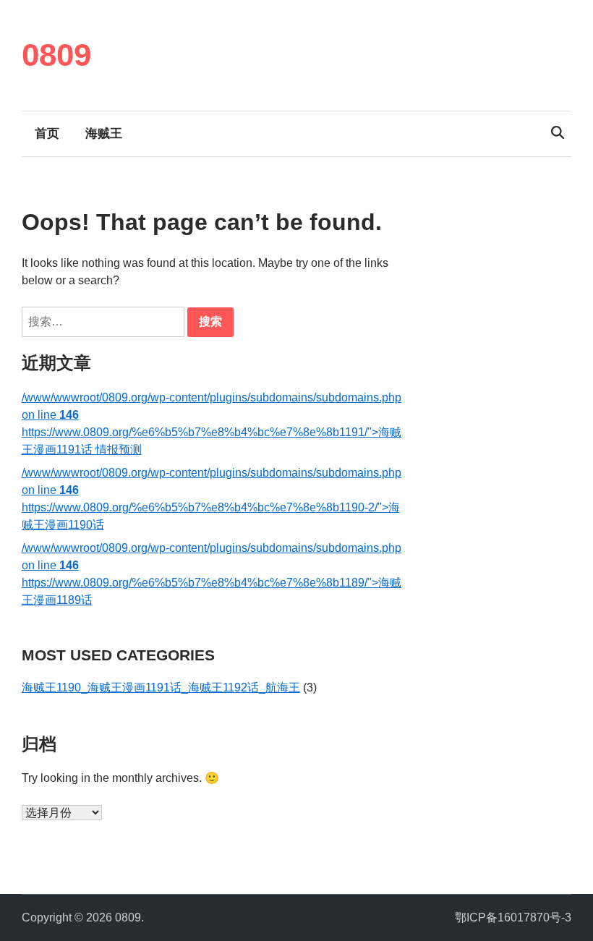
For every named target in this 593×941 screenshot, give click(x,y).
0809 (56, 54)
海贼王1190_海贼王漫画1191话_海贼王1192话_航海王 (161, 687)
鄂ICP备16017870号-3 (513, 917)
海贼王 (103, 133)
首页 (47, 133)
